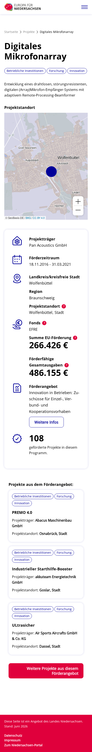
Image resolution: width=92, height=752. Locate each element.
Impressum (12, 740)
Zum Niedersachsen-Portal (23, 745)
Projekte (29, 32)
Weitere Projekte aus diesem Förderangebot (52, 671)
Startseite (11, 32)
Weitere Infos (46, 422)
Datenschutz (13, 735)
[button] (51, 171)
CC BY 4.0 (39, 218)
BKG (28, 218)
